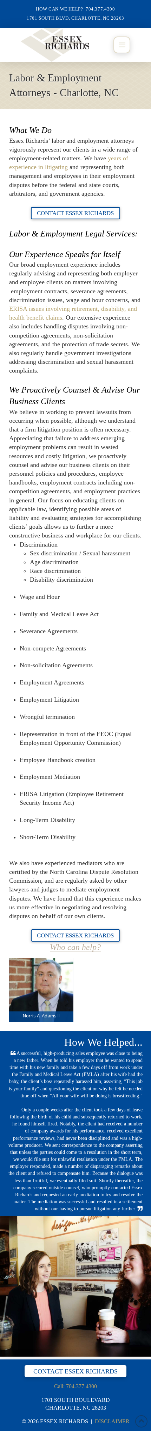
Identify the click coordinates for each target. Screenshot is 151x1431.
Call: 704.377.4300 (75, 1386)
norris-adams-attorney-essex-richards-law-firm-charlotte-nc (41, 990)
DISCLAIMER (112, 1421)
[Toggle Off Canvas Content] (121, 44)
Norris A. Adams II (41, 1015)
